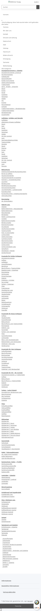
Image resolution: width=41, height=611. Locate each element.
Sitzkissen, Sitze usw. (8, 344)
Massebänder (6, 213)
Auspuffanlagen (7, 264)
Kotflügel (5, 552)
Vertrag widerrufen (9, 592)
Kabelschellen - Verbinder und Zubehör (15, 550)
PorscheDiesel (6, 105)
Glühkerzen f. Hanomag (9, 425)
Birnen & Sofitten (7, 174)
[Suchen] (37, 7)
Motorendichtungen (8, 556)
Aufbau (4, 260)
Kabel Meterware (7, 456)
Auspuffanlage (6, 320)
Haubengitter (6, 546)
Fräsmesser (6, 542)
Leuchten (4, 182)
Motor (3, 300)
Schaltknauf (5, 363)
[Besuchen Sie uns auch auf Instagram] (3, 598)
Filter (3, 286)
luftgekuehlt (5, 77)
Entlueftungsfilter (7, 406)
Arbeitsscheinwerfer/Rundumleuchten (14, 172)
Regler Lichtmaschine (8, 217)
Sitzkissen (5, 308)
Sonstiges (5, 564)
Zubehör (4, 400)
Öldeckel (4, 535)
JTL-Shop (23, 606)
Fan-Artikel (5, 282)
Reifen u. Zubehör (8, 562)
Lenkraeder (5, 298)
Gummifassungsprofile (9, 466)
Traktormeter (6, 85)
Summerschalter (7, 239)
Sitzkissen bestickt (7, 512)
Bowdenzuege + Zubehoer (10, 270)
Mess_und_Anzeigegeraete (10, 340)
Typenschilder (6, 142)
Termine (5, 27)
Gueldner (5, 95)
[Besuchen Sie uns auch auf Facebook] (3, 595)
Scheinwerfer (6, 306)
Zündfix (4, 566)
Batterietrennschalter (8, 221)
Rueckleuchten (6, 192)
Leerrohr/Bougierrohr (8, 458)
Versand (30, 601)
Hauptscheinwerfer (8, 176)
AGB (4, 45)
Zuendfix (4, 310)
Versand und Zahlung (10, 38)
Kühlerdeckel (6, 554)
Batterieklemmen (7, 211)
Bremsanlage (6, 355)
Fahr (3, 126)
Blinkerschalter (6, 223)
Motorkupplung (6, 302)
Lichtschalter (6, 235)
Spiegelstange (6, 521)
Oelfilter (4, 414)
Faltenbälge (6, 540)
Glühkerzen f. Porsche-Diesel (11, 435)
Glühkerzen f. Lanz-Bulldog (10, 429)
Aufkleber (5, 120)
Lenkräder (5, 483)
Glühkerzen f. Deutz (8, 423)
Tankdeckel (5, 529)
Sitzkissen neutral (7, 514)
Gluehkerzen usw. (7, 290)
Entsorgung (6, 59)
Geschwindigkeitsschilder (10, 140)
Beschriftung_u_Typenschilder (11, 381)
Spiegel (4, 519)
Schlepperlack (6, 398)
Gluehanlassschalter (8, 229)
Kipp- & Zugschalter (8, 233)
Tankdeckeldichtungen (9, 531)
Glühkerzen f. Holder (8, 427)
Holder (4, 99)
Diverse (4, 148)
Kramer (4, 103)
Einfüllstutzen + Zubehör (9, 527)
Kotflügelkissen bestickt (9, 508)
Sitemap (5, 48)
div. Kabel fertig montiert (10, 454)
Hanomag (5, 97)
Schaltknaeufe (6, 304)
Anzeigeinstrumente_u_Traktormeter (13, 375)
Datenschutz (7, 41)
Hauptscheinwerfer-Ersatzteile (11, 178)
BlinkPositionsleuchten (9, 186)
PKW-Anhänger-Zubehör (10, 558)
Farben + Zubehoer (8, 284)
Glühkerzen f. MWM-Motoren (11, 433)
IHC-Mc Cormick (7, 136)
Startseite (6, 62)
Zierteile (4, 144)
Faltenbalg (5, 443)
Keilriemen (5, 296)
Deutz (3, 89)
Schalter (4, 219)
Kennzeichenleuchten (8, 188)
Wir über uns (7, 31)
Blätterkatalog (7, 66)
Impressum (6, 52)
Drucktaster (5, 227)
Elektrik (4, 278)
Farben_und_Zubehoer (9, 332)
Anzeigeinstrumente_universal (11, 73)
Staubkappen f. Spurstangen (11, 449)
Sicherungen (6, 245)
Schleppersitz (6, 502)
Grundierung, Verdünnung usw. (12, 392)
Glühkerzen (5, 421)
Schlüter (4, 107)
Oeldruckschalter (7, 237)
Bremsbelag (5, 272)
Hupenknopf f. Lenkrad (9, 479)
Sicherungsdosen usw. (9, 247)
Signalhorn (5, 249)
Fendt (3, 93)
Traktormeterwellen (8, 111)
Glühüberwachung (7, 437)
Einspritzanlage (6, 276)
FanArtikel (5, 330)
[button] (30, 2)
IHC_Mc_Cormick (7, 160)
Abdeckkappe (6, 477)
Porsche (4, 166)
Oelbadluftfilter (6, 412)
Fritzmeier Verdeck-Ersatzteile (12, 544)
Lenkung (4, 361)
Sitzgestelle (5, 504)
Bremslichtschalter (8, 225)
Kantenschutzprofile (8, 470)
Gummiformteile (7, 292)
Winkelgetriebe (6, 113)
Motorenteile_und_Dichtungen (11, 342)
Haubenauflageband (8, 468)
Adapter (4, 207)
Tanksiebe (5, 533)
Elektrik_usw (5, 328)
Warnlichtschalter (7, 241)
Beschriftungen (6, 353)
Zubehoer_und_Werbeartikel (11, 369)
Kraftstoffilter (6, 410)
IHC (3, 101)
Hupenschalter (6, 231)
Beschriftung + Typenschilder (11, 268)
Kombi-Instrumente (8, 81)
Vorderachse (6, 346)
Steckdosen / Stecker (8, 251)
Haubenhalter (6, 294)
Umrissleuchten (7, 196)
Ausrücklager (6, 489)
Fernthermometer (7, 75)
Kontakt (5, 34)
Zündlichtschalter (7, 243)
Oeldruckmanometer (8, 83)
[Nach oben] (1, 609)
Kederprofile (5, 472)
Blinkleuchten (6, 184)
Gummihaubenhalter (8, 445)
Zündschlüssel (6, 253)
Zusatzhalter (6, 115)
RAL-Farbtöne (6, 396)
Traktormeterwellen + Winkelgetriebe (13, 109)
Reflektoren (6, 560)
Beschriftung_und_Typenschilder (12, 324)
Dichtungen (5, 274)
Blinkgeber (5, 215)
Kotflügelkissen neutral (9, 510)
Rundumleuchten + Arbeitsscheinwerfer (14, 194)
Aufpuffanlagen (7, 351)
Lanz (3, 138)
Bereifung (5, 266)
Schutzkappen (6, 447)
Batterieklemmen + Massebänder (12, 209)
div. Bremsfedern (7, 201)
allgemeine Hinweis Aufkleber (11, 122)
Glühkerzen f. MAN (8, 431)
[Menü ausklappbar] (4, 2)
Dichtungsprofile (7, 464)
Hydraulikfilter (6, 408)
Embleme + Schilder (8, 280)
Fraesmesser (6, 288)
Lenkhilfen (5, 481)
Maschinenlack (6, 394)
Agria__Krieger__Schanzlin (10, 87)
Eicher (4, 91)
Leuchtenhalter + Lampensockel (12, 190)
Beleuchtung (6, 322)
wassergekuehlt (7, 79)
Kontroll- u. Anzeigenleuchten (11, 180)
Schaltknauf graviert (8, 496)
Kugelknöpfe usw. (7, 494)
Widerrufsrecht (8, 55)
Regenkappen (6, 416)
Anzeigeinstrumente (8, 258)
